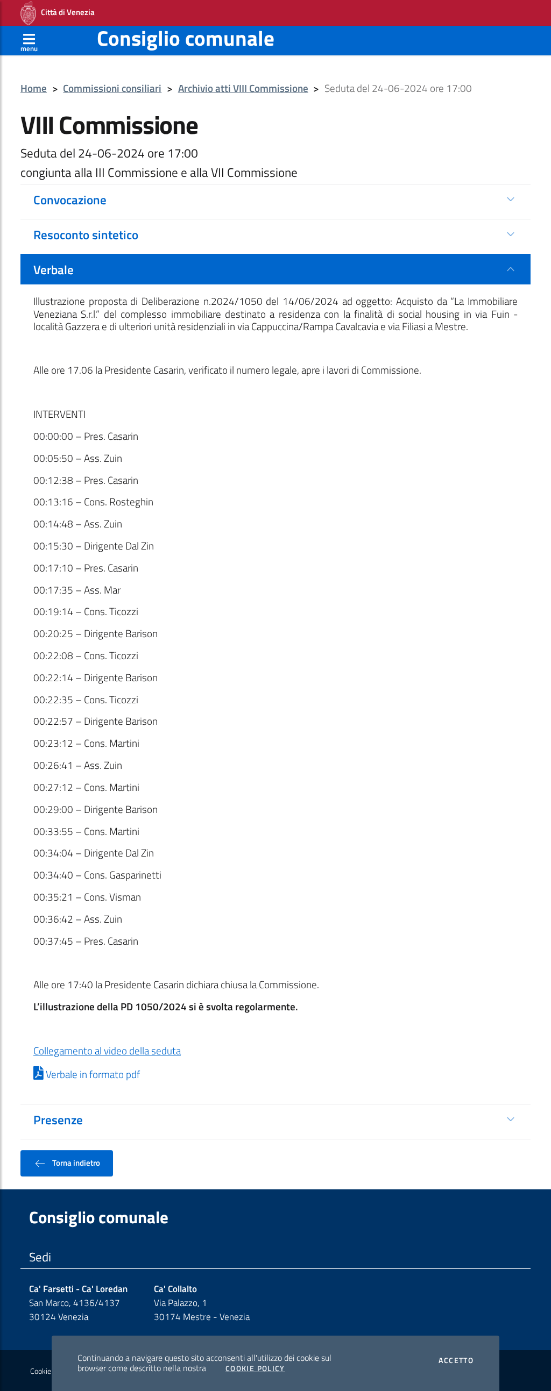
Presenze (58, 1119)
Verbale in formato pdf (92, 1074)
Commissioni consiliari (112, 88)
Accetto (456, 1360)
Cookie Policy (255, 1368)
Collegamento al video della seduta (107, 1051)
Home (33, 88)
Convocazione (70, 199)
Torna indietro (75, 1162)
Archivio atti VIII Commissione (243, 88)
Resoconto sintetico (85, 234)
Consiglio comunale (185, 38)
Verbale (53, 269)
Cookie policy (50, 1371)
